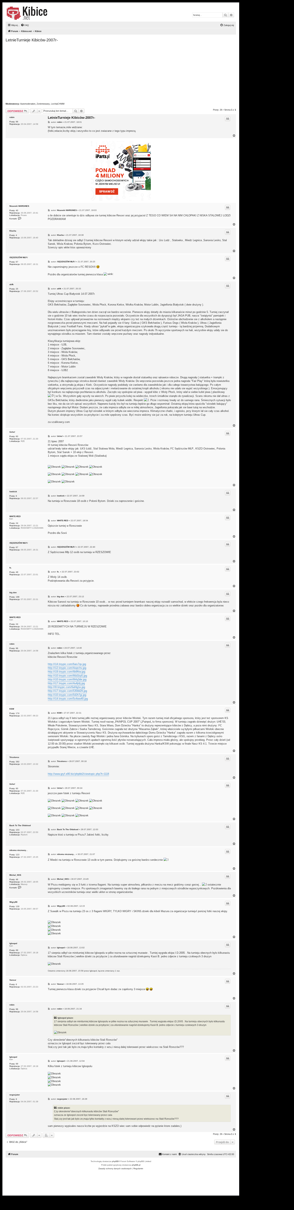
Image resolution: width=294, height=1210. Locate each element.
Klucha (12, 231)
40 (17, 210)
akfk (11, 284)
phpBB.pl (136, 1165)
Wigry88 (13, 902)
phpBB (115, 1161)
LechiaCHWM (57, 104)
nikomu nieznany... (18, 850)
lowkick (13, 491)
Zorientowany (43, 104)
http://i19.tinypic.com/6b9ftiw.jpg (66, 671)
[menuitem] (25, 25)
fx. (10, 568)
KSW (11, 709)
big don (13, 592)
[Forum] (27, 13)
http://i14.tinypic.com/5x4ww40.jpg (68, 698)
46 (17, 879)
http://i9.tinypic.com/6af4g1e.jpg (66, 687)
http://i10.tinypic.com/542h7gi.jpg (67, 694)
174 (17, 713)
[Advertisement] (126, 72)
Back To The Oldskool (20, 825)
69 (17, 950)
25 (17, 289)
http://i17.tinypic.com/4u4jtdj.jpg (66, 683)
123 (17, 855)
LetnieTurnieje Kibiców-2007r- (32, 40)
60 (17, 436)
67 (17, 262)
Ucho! (12, 432)
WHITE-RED (15, 516)
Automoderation (27, 104)
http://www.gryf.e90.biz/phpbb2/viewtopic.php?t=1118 (78, 773)
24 (17, 523)
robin (11, 117)
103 (17, 830)
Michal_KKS (15, 875)
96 (17, 122)
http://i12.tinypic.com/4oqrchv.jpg (67, 667)
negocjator (14, 1095)
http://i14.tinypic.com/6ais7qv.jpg (67, 664)
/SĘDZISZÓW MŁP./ (18, 257)
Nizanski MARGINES (19, 206)
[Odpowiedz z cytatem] (227, 118)
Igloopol (13, 943)
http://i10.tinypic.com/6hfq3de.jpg (67, 679)
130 (17, 906)
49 (17, 572)
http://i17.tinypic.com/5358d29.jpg (67, 690)
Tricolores (14, 757)
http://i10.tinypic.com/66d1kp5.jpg (67, 675)
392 (17, 762)
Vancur (12, 980)
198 (17, 597)
